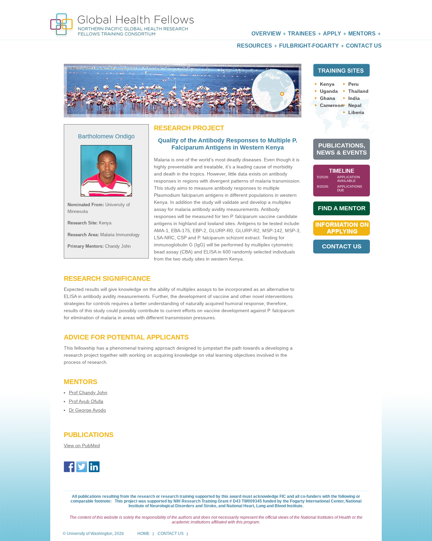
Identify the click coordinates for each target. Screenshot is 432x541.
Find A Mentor (342, 208)
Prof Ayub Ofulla (86, 401)
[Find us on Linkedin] (94, 466)
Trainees (302, 33)
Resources (254, 46)
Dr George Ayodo (87, 410)
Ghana (327, 98)
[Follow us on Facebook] (69, 466)
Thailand (358, 91)
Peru (353, 84)
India (354, 98)
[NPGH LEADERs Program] (122, 19)
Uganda (329, 91)
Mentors (362, 33)
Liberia (356, 112)
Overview (266, 33)
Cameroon (332, 105)
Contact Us (364, 46)
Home (143, 533)
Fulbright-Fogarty (309, 46)
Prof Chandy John (88, 392)
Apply (332, 33)
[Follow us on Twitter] (81, 466)
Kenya (327, 84)
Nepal (354, 105)
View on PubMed (82, 445)
